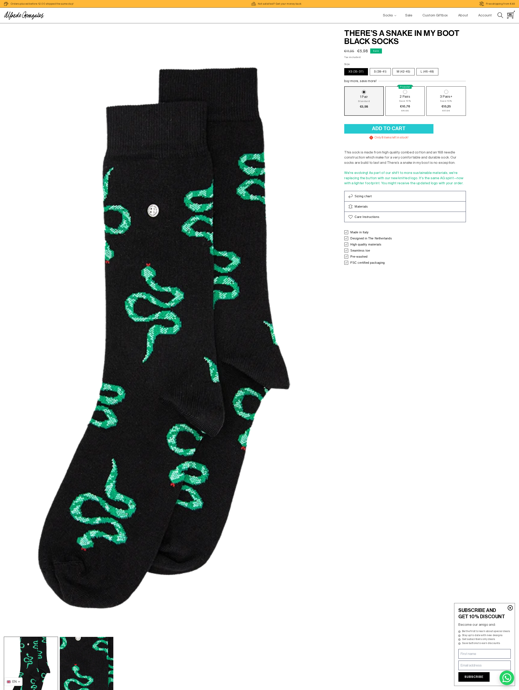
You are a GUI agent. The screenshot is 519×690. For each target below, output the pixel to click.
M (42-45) (403, 71)
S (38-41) (380, 71)
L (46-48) (427, 71)
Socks (388, 15)
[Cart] (511, 15)
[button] (388, 15)
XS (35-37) (356, 71)
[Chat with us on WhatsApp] (507, 678)
